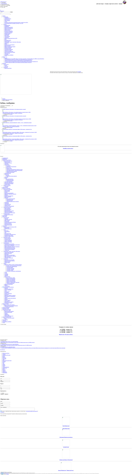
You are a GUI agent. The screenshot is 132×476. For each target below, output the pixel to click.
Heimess (3, 365)
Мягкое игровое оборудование (10, 46)
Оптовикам (6, 67)
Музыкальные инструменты (9, 44)
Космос (6, 177)
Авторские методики (8, 32)
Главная (3, 15)
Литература (7, 42)
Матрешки (6, 197)
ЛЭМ (3, 359)
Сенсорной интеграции (9, 49)
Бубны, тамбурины (8, 289)
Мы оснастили (7, 19)
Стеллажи (6, 273)
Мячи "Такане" (7, 220)
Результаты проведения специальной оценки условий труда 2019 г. (16, 22)
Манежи (6, 285)
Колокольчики (7, 291)
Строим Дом (7, 250)
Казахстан (6, 66)
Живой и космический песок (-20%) (11, 38)
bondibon (4, 361)
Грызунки (6, 218)
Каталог (5, 24)
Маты (6, 318)
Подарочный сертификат (6, 321)
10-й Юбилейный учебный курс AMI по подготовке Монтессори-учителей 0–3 (18, 59)
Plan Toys (4, 369)
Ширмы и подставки (8, 241)
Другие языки (7, 164)
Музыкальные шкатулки (9, 195)
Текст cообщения (3, 407)
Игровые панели (7, 33)
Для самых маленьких (8, 181)
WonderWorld (4, 372)
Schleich (3, 370)
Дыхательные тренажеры (9, 252)
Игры (5, 39)
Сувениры (4, 320)
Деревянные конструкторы (9, 243)
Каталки (6, 192)
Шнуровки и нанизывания (9, 206)
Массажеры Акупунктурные (10, 255)
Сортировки (7, 203)
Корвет (3, 356)
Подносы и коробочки (8, 30)
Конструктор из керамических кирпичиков (12, 244)
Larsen (3, 366)
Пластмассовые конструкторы (10, 248)
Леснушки (4, 358)
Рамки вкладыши (10, 200)
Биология (7, 175)
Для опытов (7, 37)
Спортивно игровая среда (9, 306)
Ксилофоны (7, 292)
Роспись (6, 313)
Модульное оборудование (9, 182)
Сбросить (6, 394)
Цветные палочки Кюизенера (10, 212)
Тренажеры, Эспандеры (9, 257)
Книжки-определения (10, 172)
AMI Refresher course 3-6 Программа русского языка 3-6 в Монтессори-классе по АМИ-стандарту (17, 342)
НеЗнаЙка (79, 71)
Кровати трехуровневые (11, 280)
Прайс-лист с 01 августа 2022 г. (66, 334)
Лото (5, 232)
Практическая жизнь (8, 162)
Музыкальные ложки (8, 302)
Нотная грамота (7, 184)
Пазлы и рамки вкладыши (10, 198)
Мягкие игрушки (8, 45)
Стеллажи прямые (10, 267)
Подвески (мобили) (8, 223)
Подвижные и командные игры (10, 234)
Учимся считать (7, 205)
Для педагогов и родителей (9, 259)
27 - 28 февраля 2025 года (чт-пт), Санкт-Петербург (9, 344)
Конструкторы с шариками (9, 245)
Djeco (3, 362)
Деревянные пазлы (10, 199)
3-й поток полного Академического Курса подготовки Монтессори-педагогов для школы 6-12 (21, 61)
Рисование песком (8, 48)
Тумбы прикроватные (10, 283)
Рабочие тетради (7, 261)
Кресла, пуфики (7, 276)
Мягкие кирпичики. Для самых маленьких (12, 246)
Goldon (11, 114)
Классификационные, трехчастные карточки (14, 170)
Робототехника (5, 187)
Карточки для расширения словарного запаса (15, 169)
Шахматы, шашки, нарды (9, 236)
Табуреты (6, 275)
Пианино (6, 299)
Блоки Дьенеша (7, 208)
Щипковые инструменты (9, 301)
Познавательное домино (9, 235)
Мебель (6, 43)
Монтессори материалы (9, 28)
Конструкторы (7, 41)
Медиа (3, 56)
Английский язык (8, 173)
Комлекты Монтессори (9, 27)
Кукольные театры (8, 40)
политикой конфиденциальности (32, 411)
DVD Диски (7, 35)
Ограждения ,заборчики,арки (12, 266)
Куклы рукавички (8, 238)
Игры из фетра (7, 231)
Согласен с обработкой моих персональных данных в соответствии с (19, 411)
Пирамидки (7, 202)
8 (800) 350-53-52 (3, 1)
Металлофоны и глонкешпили (10, 296)
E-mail (1, 403)
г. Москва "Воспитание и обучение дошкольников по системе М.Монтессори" (18, 60)
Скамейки (6, 274)
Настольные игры (8, 233)
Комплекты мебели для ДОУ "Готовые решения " (13, 264)
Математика (7, 174)
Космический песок (8, 228)
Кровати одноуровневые (11, 278)
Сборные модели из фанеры (9, 249)
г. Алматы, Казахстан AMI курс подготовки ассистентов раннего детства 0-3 (18, 62)
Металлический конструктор (10, 247)
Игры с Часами (7, 190)
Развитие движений (8, 47)
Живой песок (7, 227)
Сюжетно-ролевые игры (9, 51)
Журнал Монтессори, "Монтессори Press (65, 470)
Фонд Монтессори (66, 425)
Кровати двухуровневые (11, 279)
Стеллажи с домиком (10, 269)
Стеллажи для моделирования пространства (13, 265)
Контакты (4, 63)
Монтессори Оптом (8, 68)
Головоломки (7, 34)
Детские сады (6, 64)
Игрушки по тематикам (9, 31)
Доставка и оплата (8, 18)
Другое (6, 55)
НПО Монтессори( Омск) (6, 360)
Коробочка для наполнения (11, 166)
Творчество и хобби (8, 50)
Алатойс (3, 354)
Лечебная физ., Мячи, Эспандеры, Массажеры (12, 251)
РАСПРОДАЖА (7, 25)
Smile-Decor (4, 371)
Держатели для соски (8, 219)
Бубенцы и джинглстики (9, 288)
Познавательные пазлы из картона (13, 201)
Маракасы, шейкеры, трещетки (10, 295)
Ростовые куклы (7, 239)
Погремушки (7, 221)
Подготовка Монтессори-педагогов (66, 437)
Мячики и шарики (8, 196)
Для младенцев (7, 36)
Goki (3, 363)
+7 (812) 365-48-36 (3, 3)
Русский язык (8, 165)
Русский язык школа (10, 179)
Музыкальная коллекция (9, 183)
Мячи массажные (8, 256)
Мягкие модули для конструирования (11, 305)
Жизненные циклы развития (12, 171)
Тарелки (6, 297)
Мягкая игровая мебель (9, 284)
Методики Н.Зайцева (8, 211)
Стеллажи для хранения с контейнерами (14, 271)
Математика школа (10, 180)
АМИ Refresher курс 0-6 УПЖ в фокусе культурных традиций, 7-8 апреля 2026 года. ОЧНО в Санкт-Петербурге (24, 58)
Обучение (5, 57)
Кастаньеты (7, 294)
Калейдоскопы (7, 191)
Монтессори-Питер (5, 353)
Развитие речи (8, 167)
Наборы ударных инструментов (10, 298)
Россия (6, 65)
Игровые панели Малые (9, 214)
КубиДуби (4, 357)
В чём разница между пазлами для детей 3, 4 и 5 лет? (14, 23)
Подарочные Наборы (8, 224)
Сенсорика (6, 163)
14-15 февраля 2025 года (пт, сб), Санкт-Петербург (9, 341)
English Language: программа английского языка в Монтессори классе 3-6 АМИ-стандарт (16, 345)
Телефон (1, 405)
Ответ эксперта (7, 20)
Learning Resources (5, 367)
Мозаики (6, 194)
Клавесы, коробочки (8, 293)
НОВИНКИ (7, 26)
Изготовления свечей (8, 312)
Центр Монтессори (66, 428)
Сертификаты (7, 17)
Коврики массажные (8, 253)
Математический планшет (9, 210)
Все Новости (2, 349)
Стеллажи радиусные (10, 268)
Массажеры (7, 254)
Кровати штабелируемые (11, 281)
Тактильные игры (8, 204)
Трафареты (6, 314)
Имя (1, 401)
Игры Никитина (7, 209)
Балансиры (6, 230)
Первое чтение (9, 168)
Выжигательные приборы (9, 311)
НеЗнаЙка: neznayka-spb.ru (68, 148)
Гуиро (6, 290)
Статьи (6, 21)
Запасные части (7, 161)
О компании (6, 16)
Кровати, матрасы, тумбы (10, 277)
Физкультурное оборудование (10, 52)
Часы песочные (7, 53)
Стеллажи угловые (10, 270)
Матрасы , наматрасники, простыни (13, 282)
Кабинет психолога (7, 185)
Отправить (2, 412)
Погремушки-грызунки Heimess (10, 222)
